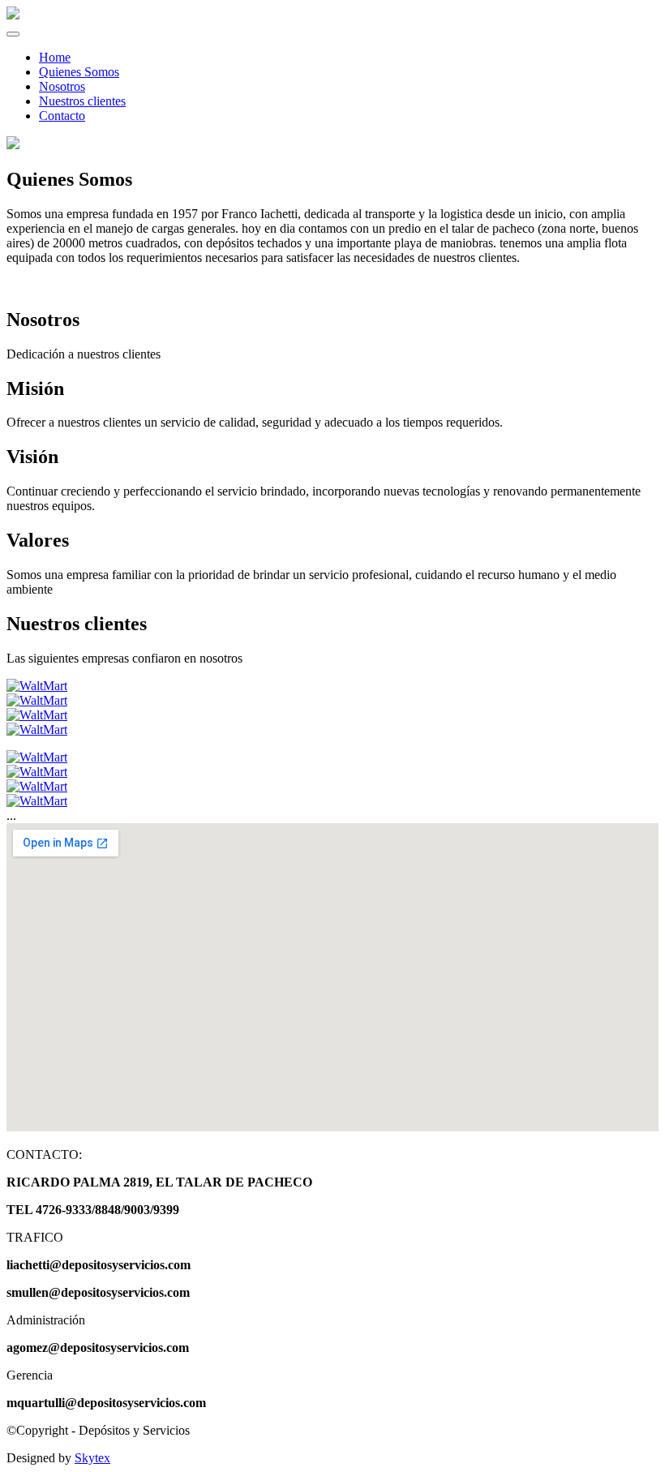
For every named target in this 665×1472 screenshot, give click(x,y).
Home (55, 57)
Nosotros (62, 86)
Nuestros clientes (82, 101)
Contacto (62, 115)
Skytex (92, 1458)
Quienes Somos (79, 72)
